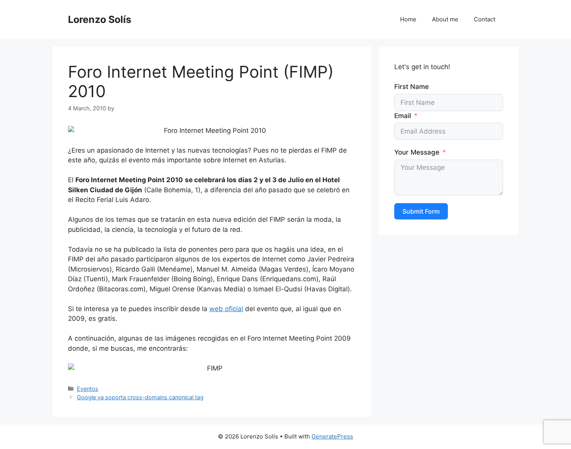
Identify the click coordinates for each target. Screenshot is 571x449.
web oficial (226, 309)
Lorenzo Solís (99, 19)
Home (408, 19)
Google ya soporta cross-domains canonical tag (140, 397)
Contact (484, 19)
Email (402, 116)
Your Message (416, 152)
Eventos (87, 388)
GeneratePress (332, 436)
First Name (411, 86)
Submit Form (421, 211)
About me (445, 19)
